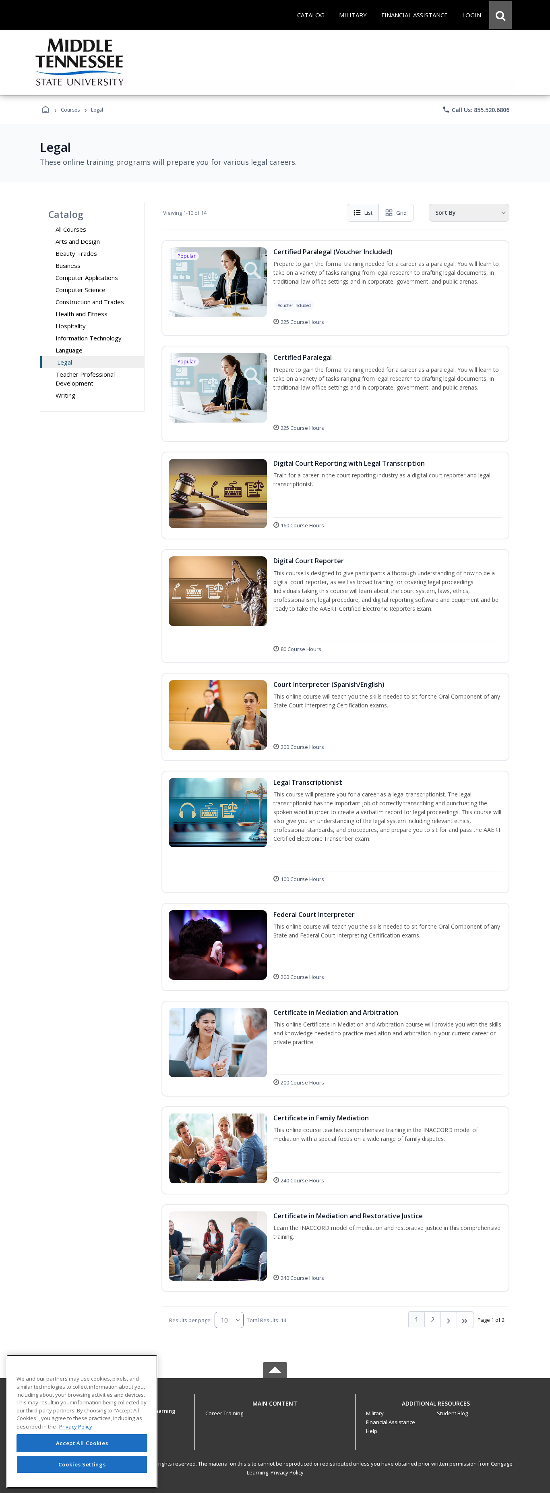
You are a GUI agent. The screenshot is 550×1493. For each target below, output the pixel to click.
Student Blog (452, 1413)
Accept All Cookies (82, 1443)
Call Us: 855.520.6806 (475, 110)
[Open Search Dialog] (500, 15)
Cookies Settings (82, 1464)
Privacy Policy (287, 1472)
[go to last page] (465, 1320)
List (368, 212)
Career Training (224, 1413)
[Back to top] (275, 1408)
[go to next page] (449, 1320)
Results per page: (190, 1320)
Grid (401, 212)
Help (371, 1431)
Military (375, 1413)
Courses (70, 109)
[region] (81, 1421)
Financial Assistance (390, 1422)
